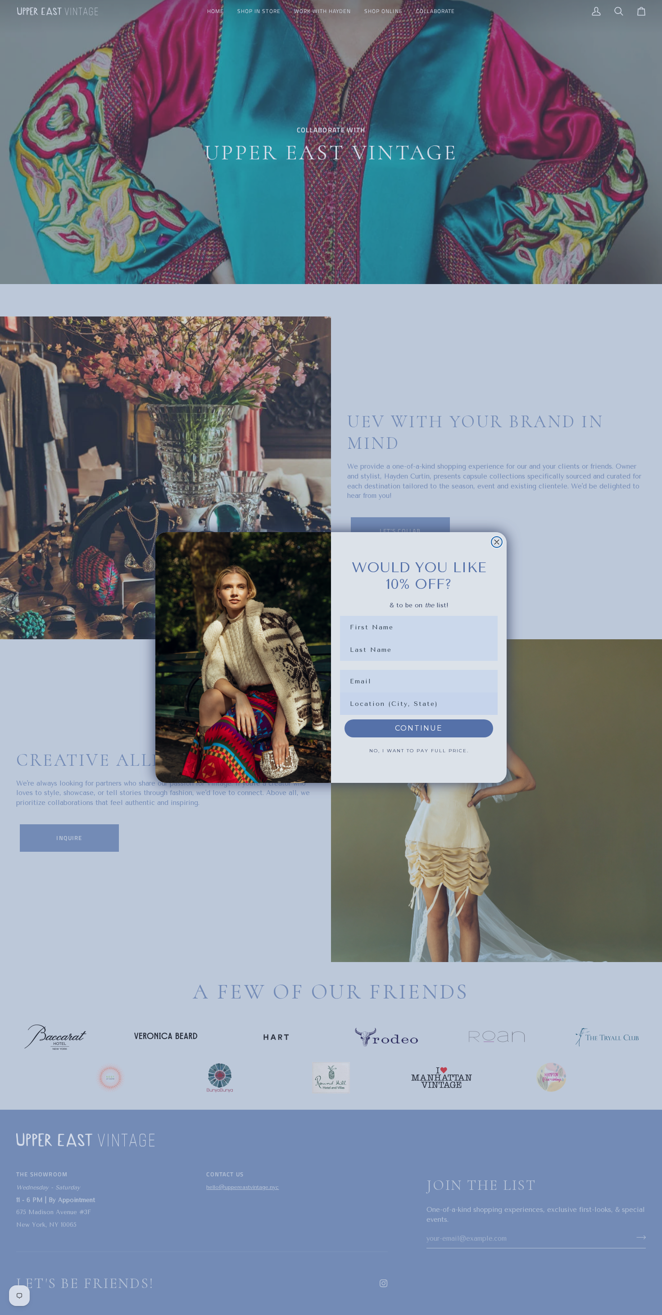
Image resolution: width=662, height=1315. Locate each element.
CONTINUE (419, 728)
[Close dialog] (496, 542)
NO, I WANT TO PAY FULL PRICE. (419, 751)
